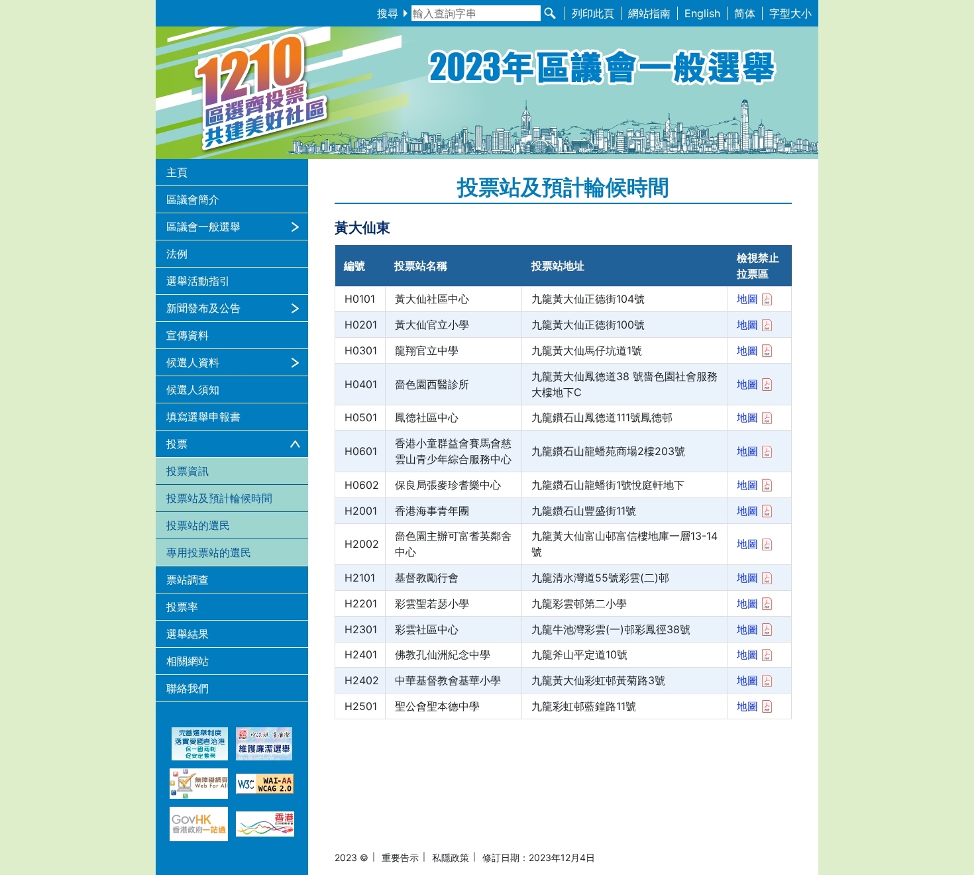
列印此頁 (593, 13)
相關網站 (187, 661)
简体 (744, 13)
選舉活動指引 (198, 280)
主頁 (177, 172)
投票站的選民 (198, 525)
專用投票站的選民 (208, 552)
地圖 (747, 298)
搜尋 (387, 13)
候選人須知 (192, 389)
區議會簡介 (192, 199)
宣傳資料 (187, 335)
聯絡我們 (187, 688)
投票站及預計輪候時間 (219, 498)
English (702, 13)
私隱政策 (450, 857)
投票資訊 (187, 471)
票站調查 (187, 579)
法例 (177, 253)
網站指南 (649, 13)
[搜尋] (550, 13)
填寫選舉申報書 (203, 416)
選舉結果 (187, 634)
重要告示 (400, 857)
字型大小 (790, 13)
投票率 (182, 606)
